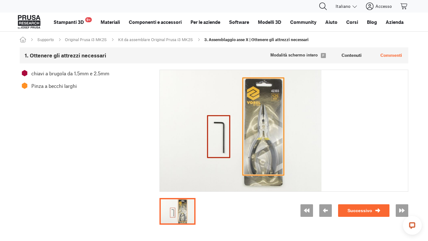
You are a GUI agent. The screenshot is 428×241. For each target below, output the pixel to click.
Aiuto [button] (331, 22)
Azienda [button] (395, 22)
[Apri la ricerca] (323, 6)
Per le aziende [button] (205, 22)
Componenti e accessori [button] (155, 22)
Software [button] (239, 22)
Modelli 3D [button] (269, 22)
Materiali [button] (110, 22)
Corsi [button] (352, 22)
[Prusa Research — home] (29, 21)
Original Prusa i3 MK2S (86, 39)
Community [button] (303, 22)
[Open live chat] (412, 225)
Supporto (45, 39)
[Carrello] (404, 6)
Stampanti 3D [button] (72, 21)
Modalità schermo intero (294, 55)
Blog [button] (372, 22)
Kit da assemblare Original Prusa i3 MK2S (155, 39)
